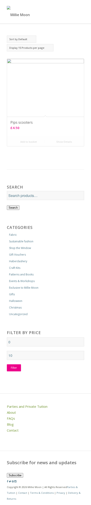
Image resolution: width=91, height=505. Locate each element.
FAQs (11, 418)
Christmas (15, 307)
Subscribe (15, 475)
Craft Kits (14, 268)
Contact (13, 430)
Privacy (61, 492)
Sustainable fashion (21, 241)
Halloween (15, 301)
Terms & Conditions (42, 492)
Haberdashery (18, 261)
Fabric (13, 235)
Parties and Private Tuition (27, 406)
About (11, 412)
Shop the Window (20, 248)
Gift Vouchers (17, 254)
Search (13, 207)
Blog (10, 424)
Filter (14, 368)
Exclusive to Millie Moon (23, 288)
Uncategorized (18, 314)
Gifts (12, 294)
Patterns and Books (21, 274)
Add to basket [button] (28, 141)
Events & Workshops (22, 281)
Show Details (64, 141)
